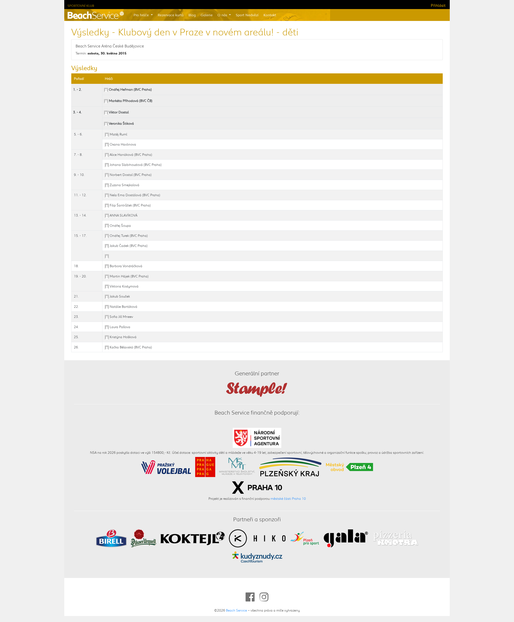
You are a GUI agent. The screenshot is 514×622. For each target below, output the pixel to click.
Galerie (207, 14)
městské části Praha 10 (288, 498)
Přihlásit (438, 5)
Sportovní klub (80, 5)
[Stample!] (257, 389)
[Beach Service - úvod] (95, 15)
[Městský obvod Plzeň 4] (349, 466)
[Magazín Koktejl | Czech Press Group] (193, 538)
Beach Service (236, 610)
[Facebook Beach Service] (250, 596)
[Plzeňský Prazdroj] (144, 538)
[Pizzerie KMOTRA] (395, 538)
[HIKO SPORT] (257, 538)
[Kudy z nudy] (257, 556)
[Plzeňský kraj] (290, 466)
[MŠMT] (237, 466)
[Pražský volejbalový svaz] (166, 466)
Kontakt (269, 14)
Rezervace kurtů (171, 14)
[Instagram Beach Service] (263, 596)
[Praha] (205, 466)
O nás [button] (222, 14)
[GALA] (346, 538)
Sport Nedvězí (247, 14)
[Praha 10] (257, 487)
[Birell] (111, 538)
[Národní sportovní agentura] (257, 437)
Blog (192, 14)
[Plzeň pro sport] (305, 538)
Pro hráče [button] (142, 14)
